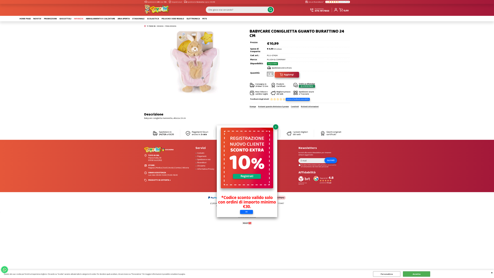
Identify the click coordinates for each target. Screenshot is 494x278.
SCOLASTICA (153, 18)
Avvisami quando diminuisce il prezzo (273, 107)
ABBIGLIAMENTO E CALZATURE (100, 18)
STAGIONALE (138, 18)
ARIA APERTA (124, 18)
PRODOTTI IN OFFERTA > (159, 180)
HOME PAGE (25, 18)
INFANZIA (78, 18)
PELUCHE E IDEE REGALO (173, 18)
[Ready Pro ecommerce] (247, 223)
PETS (204, 18)
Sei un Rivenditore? (314, 1)
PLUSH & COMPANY (276, 59)
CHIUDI (492, 272)
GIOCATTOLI (65, 18)
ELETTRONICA (193, 18)
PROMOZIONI (50, 18)
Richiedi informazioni (310, 107)
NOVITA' (37, 18)
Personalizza (387, 274)
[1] (270, 75)
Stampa (253, 107)
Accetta (416, 274)
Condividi (295, 107)
